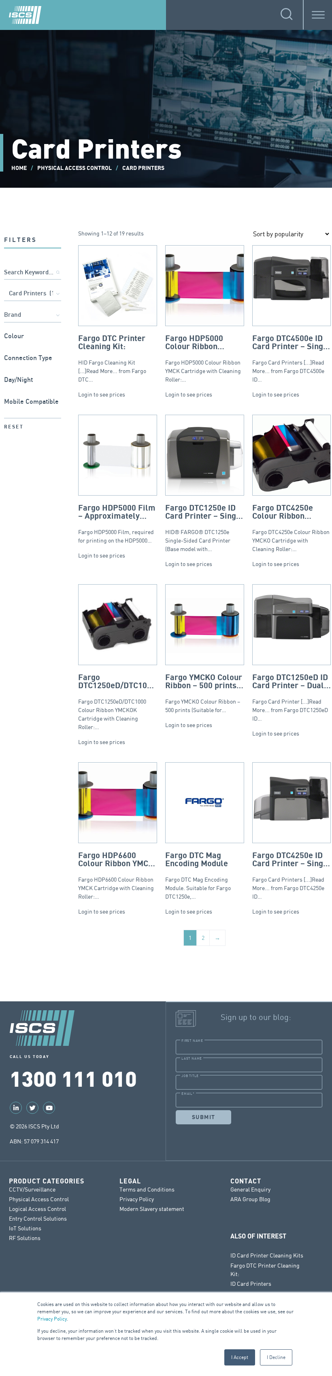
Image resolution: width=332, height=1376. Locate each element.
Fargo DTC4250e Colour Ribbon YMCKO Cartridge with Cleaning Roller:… (291, 528)
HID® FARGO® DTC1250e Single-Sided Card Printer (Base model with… (204, 528)
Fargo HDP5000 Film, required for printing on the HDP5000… (116, 524)
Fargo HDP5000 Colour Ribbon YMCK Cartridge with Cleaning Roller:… (203, 358)
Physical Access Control (74, 168)
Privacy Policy (52, 1319)
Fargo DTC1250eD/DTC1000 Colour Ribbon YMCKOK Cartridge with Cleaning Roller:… (117, 701)
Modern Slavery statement (151, 1208)
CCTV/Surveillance (32, 1189)
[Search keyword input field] (32, 273)
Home (19, 168)
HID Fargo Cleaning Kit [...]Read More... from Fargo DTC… (112, 358)
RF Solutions (24, 1237)
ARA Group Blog (250, 1199)
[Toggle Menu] (318, 15)
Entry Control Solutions (38, 1218)
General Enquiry (250, 1189)
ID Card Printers (250, 1283)
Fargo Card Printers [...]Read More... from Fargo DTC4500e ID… (291, 358)
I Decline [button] (276, 1357)
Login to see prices (101, 394)
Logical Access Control (37, 1208)
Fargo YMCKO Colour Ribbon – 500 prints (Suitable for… (203, 693)
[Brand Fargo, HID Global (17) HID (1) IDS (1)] (32, 315)
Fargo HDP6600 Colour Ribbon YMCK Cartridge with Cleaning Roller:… (116, 875)
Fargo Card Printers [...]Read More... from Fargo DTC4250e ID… (291, 875)
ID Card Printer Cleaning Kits (266, 1255)
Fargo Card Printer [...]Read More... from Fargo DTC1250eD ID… (290, 697)
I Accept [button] (239, 1357)
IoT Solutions (25, 1228)
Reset (13, 427)
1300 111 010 (73, 1078)
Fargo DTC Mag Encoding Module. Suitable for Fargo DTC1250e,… (198, 875)
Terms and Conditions (147, 1189)
